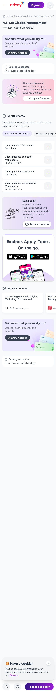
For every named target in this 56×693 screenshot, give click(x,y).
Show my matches (17, 52)
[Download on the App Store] (17, 256)
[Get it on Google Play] (39, 256)
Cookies (13, 675)
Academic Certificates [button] (17, 133)
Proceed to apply (39, 686)
